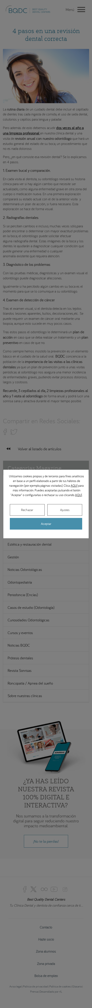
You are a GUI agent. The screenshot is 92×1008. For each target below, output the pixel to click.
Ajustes (64, 510)
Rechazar (27, 510)
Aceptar (46, 524)
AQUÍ (74, 486)
